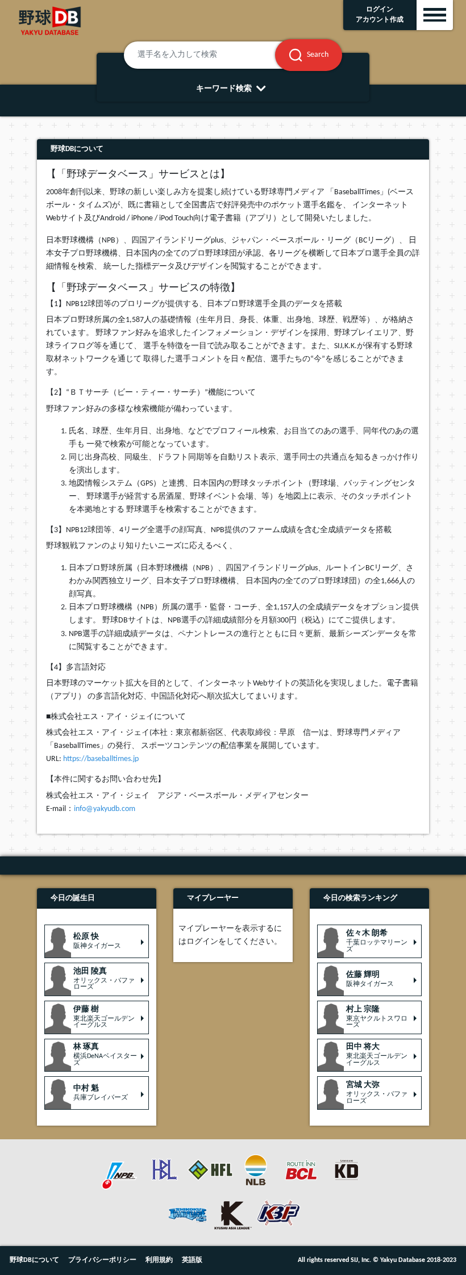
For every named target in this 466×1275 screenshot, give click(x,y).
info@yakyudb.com (104, 809)
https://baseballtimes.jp (101, 759)
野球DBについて (34, 1260)
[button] (96, 941)
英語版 (192, 1260)
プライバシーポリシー (102, 1260)
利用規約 (159, 1260)
